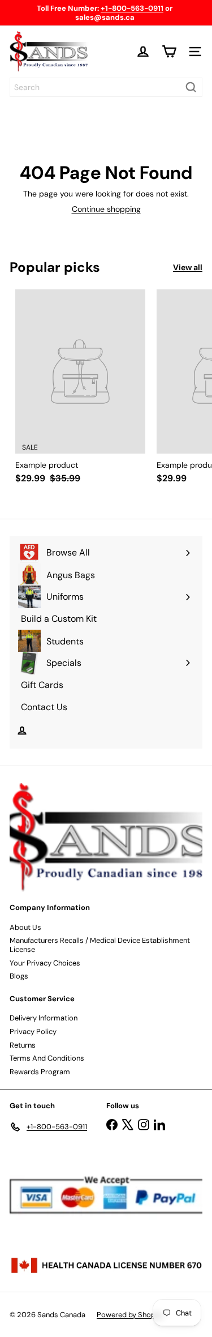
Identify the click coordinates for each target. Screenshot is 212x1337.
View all (187, 267)
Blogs (19, 976)
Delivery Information (43, 1018)
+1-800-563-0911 (132, 8)
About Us (25, 927)
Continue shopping (106, 209)
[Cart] (169, 51)
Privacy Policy (33, 1031)
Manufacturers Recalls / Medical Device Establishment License (100, 945)
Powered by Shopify (130, 1314)
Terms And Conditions (47, 1058)
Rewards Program (40, 1072)
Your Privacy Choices (45, 963)
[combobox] (106, 87)
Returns (23, 1045)
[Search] (191, 87)
